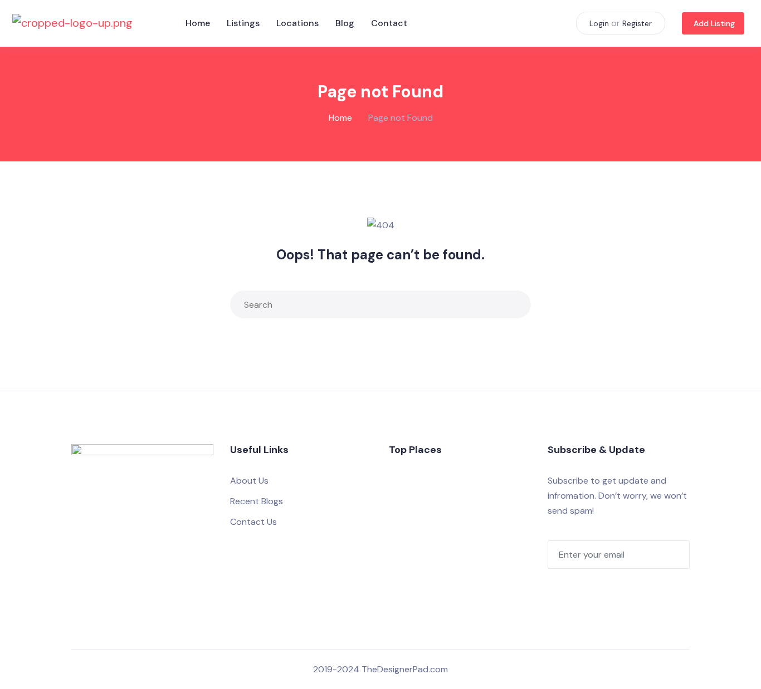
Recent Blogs (256, 501)
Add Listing (714, 23)
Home (198, 23)
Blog (344, 23)
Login (599, 23)
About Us (249, 480)
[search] (520, 304)
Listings (243, 23)
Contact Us (253, 522)
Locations (297, 23)
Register (637, 23)
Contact (389, 23)
